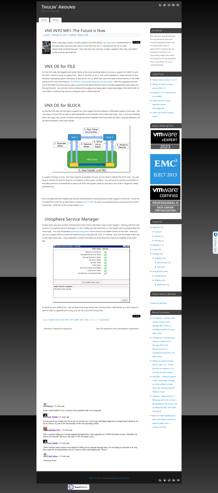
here (82, 205)
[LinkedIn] (173, 5)
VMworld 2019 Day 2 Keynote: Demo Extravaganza (161, 104)
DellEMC (73, 35)
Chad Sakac (111, 42)
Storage (155, 253)
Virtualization (158, 271)
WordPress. (125, 478)
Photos (56, 20)
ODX (71, 320)
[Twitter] (164, 5)
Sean (47, 35)
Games (158, 236)
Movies (158, 240)
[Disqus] (91, 367)
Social (154, 249)
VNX (86, 35)
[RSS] (160, 5)
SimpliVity (159, 276)
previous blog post (80, 231)
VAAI (82, 320)
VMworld (161, 284)
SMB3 (76, 320)
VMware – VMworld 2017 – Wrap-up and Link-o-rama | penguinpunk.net (164, 400)
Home (44, 20)
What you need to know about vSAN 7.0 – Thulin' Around (163, 365)
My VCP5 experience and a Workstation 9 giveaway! (118, 328)
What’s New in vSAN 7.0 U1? (164, 80)
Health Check (54, 320)
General (155, 227)
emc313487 (89, 202)
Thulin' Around (58, 7)
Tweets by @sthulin (158, 303)
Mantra (115, 478)
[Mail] (178, 5)
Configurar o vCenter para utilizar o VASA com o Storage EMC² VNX (163, 322)
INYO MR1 (64, 320)
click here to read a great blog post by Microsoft (91, 81)
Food (157, 231)
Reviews (155, 245)
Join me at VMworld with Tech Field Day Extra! (164, 407)
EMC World (162, 262)
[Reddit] (169, 5)
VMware (80, 35)
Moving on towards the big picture (57, 328)
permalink (105, 320)
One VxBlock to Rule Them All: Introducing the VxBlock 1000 (163, 388)
